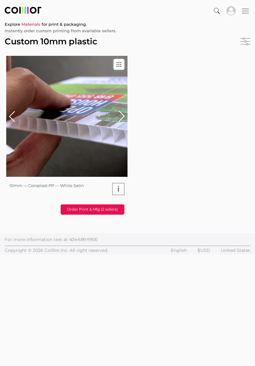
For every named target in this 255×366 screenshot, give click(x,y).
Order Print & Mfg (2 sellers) (92, 209)
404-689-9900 (83, 239)
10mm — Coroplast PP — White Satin (46, 185)
